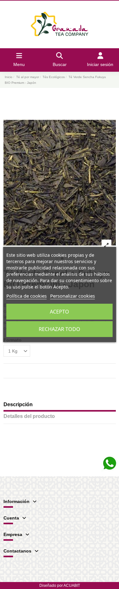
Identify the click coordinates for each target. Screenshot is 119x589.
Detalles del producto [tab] (29, 416)
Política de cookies (26, 296)
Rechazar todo (59, 329)
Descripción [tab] (18, 404)
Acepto (59, 311)
